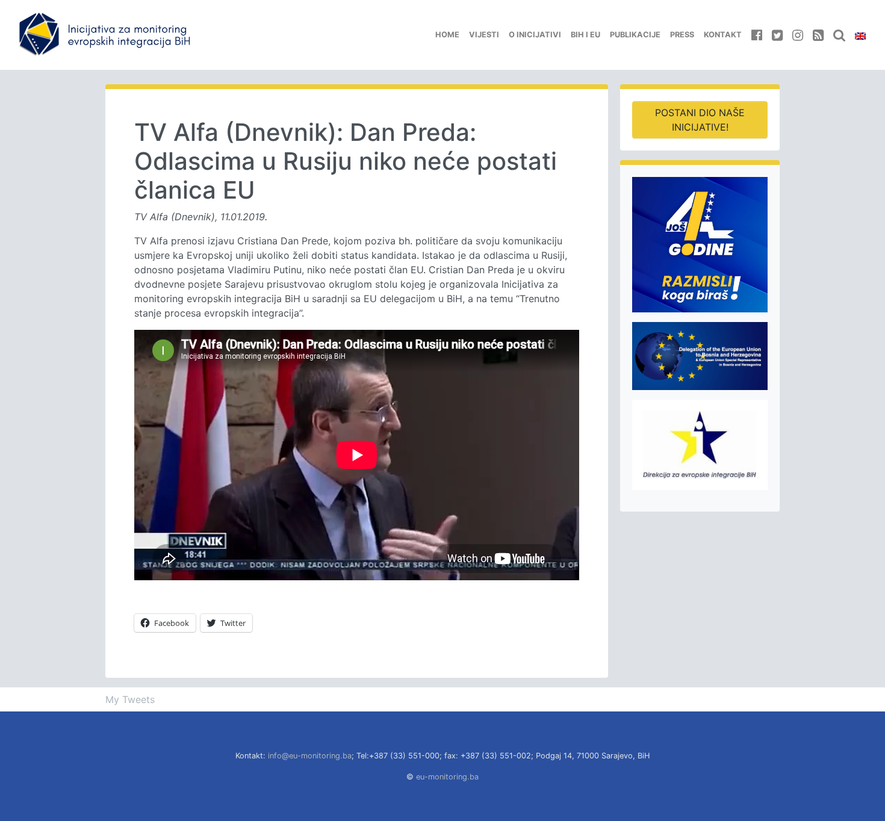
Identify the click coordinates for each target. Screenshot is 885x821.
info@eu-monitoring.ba (310, 755)
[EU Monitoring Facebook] (757, 35)
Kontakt (723, 34)
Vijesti (484, 34)
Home (447, 34)
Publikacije (635, 34)
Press (682, 34)
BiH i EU (585, 34)
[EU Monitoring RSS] (818, 35)
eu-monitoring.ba (447, 776)
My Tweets (130, 699)
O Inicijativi (535, 34)
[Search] (839, 35)
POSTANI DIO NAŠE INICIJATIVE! (700, 120)
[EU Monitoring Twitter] (777, 35)
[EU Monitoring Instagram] (797, 35)
